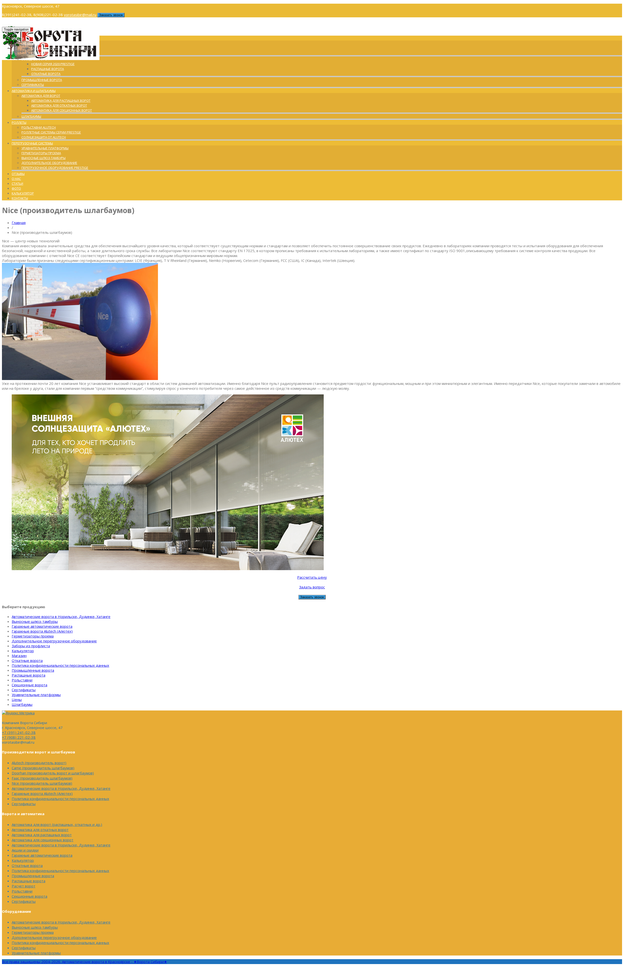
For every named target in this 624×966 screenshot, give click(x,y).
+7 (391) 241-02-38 (19, 732)
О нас (16, 178)
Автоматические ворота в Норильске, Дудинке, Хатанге (61, 616)
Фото (16, 188)
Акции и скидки (25, 850)
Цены (17, 699)
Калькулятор (23, 193)
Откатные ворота (45, 74)
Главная (19, 222)
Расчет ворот (23, 886)
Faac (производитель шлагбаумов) (42, 778)
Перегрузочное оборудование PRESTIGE (54, 167)
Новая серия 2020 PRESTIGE (53, 64)
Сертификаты (32, 84)
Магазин (19, 655)
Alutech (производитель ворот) (39, 762)
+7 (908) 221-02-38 (19, 737)
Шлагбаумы (31, 116)
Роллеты (19, 122)
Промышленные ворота (41, 80)
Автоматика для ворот (40, 95)
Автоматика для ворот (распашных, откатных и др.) (57, 824)
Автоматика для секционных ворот (61, 110)
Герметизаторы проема (41, 153)
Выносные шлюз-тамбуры (43, 158)
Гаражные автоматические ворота (42, 626)
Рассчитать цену (312, 577)
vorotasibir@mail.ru (80, 14)
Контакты (20, 198)
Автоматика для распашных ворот (60, 100)
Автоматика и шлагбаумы (34, 91)
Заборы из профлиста (31, 645)
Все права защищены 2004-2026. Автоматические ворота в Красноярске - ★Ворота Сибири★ (84, 961)
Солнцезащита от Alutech (43, 137)
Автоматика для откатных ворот (59, 105)
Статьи (17, 183)
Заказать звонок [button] (111, 15)
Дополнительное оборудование (49, 163)
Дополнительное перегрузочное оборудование (54, 640)
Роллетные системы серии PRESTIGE (51, 132)
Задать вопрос (312, 587)
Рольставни (22, 680)
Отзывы (18, 174)
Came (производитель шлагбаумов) (43, 767)
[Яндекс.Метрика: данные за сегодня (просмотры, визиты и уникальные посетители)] (18, 712)
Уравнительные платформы (44, 148)
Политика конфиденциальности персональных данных (60, 665)
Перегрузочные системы (32, 143)
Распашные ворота (47, 69)
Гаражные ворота (36, 43)
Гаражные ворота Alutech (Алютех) (60, 48)
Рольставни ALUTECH (38, 127)
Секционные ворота (48, 53)
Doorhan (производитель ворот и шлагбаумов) (53, 773)
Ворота (18, 38)
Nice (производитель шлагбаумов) (42, 783)
